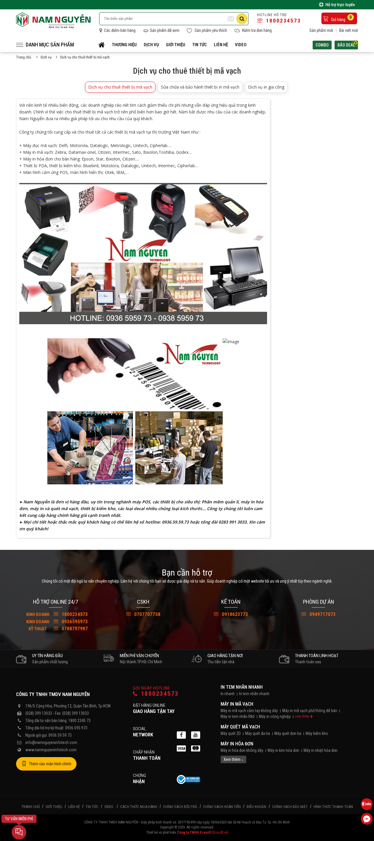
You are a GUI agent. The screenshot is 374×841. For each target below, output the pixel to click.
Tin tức (199, 44)
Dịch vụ (151, 44)
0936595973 (57, 621)
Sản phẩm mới (321, 30)
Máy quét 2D (231, 733)
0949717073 (322, 614)
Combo (322, 45)
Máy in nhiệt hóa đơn (320, 750)
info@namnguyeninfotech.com (51, 742)
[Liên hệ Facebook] (366, 818)
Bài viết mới (348, 30)
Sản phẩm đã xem (164, 30)
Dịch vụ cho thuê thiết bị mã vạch (120, 87)
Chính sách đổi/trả (180, 806)
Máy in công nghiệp (275, 716)
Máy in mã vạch (237, 704)
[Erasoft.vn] (220, 832)
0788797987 (58, 628)
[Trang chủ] (101, 44)
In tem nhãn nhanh (242, 687)
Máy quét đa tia (257, 733)
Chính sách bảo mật (290, 806)
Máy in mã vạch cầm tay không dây (249, 710)
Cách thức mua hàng (138, 806)
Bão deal (346, 45)
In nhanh (228, 693)
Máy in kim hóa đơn (283, 750)
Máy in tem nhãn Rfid (237, 716)
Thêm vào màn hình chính (50, 763)
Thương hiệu (124, 44)
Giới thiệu (175, 44)
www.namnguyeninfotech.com (51, 749)
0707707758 (146, 614)
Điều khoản (256, 806)
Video (241, 44)
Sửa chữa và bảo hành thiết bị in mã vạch (200, 87)
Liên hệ (221, 44)
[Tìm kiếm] (241, 18)
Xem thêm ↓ (233, 759)
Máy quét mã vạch (240, 727)
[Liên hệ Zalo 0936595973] (366, 804)
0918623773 (234, 614)
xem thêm (302, 716)
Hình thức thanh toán (333, 806)
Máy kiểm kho (317, 733)
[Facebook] (181, 734)
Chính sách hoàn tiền (222, 806)
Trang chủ (23, 57)
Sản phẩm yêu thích (210, 30)
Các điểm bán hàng (119, 30)
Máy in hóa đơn (237, 744)
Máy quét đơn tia (287, 733)
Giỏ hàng (341, 18)
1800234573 (282, 20)
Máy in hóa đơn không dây (242, 750)
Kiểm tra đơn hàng (256, 30)
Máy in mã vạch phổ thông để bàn (309, 710)
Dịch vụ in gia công (266, 87)
